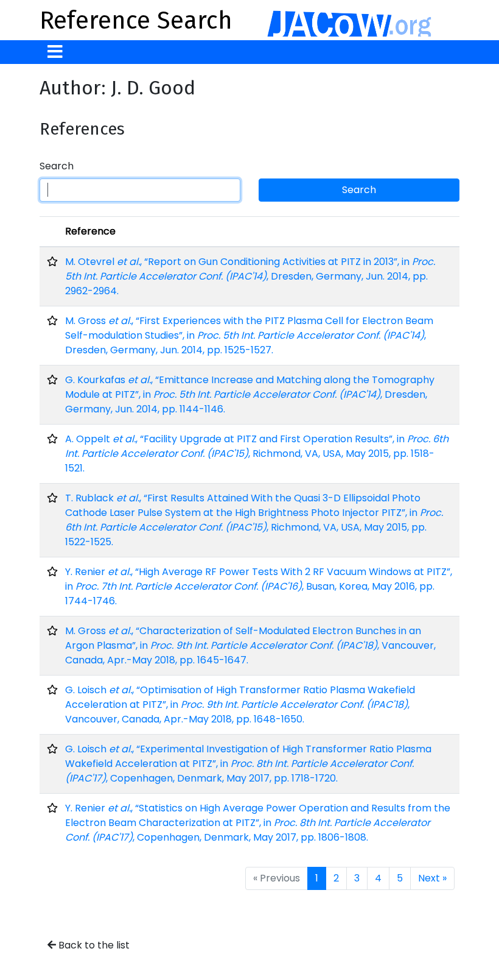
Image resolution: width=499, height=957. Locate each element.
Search (57, 166)
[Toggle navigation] (55, 52)
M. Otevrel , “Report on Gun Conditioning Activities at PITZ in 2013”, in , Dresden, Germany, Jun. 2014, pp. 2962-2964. (250, 276)
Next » (432, 878)
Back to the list (93, 945)
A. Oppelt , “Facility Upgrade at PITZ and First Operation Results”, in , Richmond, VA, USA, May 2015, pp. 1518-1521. (256, 453)
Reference (90, 231)
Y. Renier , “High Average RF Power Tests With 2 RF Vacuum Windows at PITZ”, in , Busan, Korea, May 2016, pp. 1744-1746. (258, 586)
